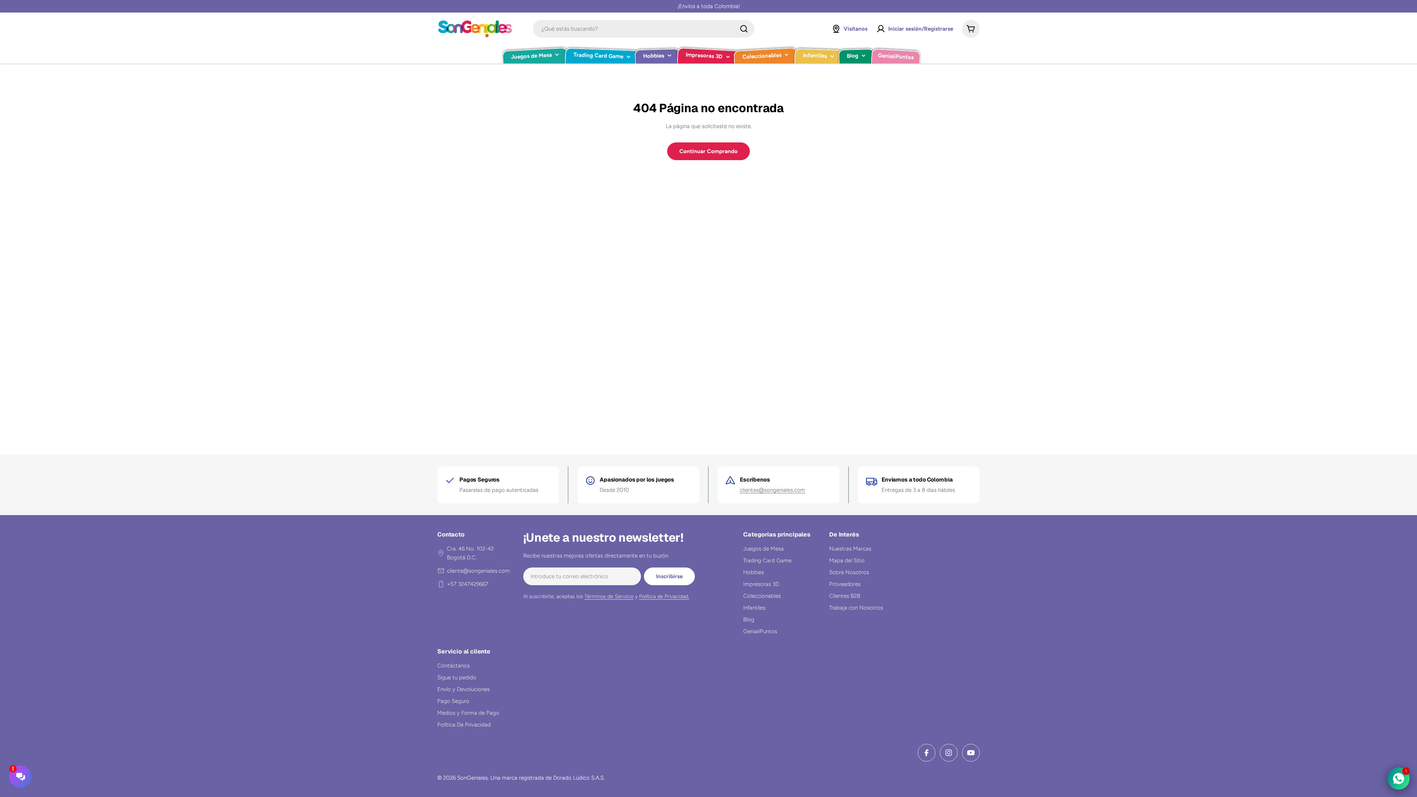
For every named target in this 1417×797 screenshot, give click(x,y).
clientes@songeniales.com (772, 490)
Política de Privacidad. (664, 596)
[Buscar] (743, 28)
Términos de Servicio (609, 596)
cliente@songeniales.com (478, 570)
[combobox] (643, 29)
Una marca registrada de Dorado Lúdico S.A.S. (547, 777)
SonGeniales (472, 777)
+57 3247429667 (467, 584)
